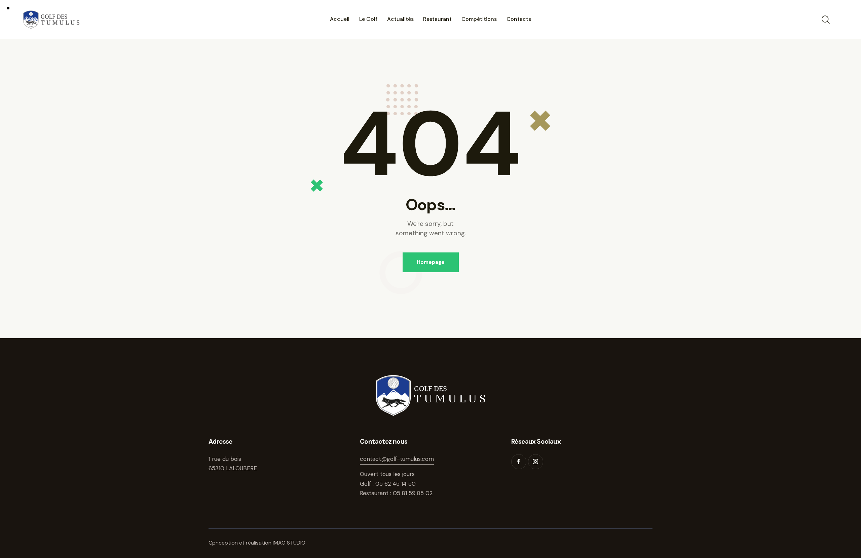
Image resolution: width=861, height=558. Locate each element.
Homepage (431, 262)
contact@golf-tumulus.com (397, 459)
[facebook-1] (518, 461)
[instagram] (535, 461)
